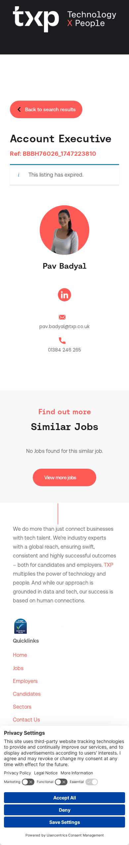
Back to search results (50, 109)
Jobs (18, 668)
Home (20, 655)
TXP (108, 565)
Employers (25, 681)
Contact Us (26, 720)
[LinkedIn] (64, 296)
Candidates (27, 694)
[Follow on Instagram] (44, 610)
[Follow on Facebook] (31, 610)
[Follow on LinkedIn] (18, 610)
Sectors (22, 707)
